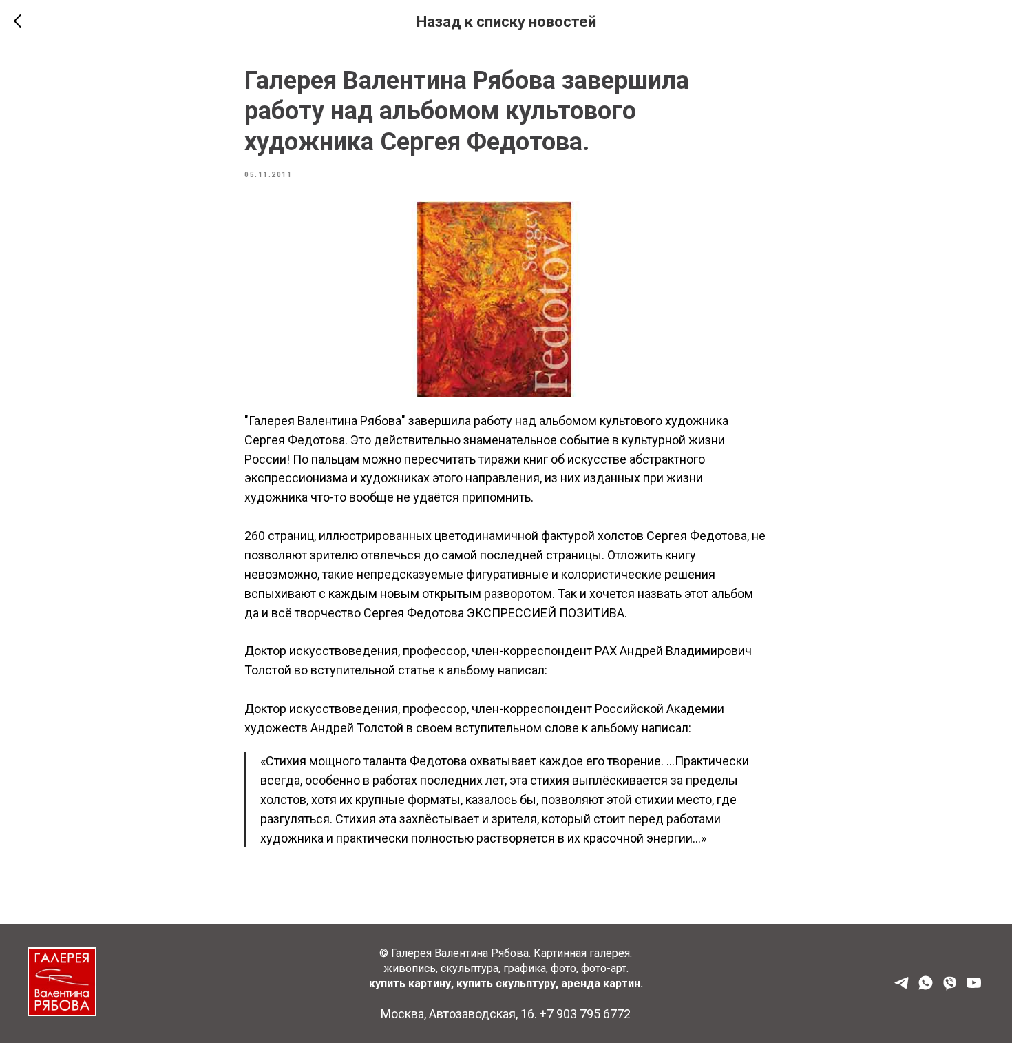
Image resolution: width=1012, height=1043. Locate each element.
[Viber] (949, 987)
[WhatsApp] (925, 987)
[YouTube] (973, 987)
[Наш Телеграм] (901, 987)
